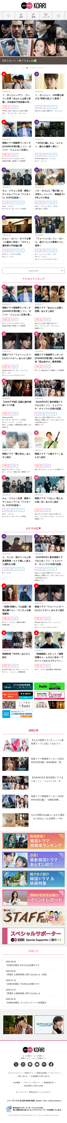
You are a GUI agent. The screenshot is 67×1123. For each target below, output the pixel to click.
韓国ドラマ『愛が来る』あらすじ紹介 (16, 455)
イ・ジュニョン (41, 254)
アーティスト (51, 106)
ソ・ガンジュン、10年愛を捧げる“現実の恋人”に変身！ (49, 96)
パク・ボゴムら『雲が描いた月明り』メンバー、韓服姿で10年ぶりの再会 (50, 194)
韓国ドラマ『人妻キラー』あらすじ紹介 (49, 455)
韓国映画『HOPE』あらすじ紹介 (16, 655)
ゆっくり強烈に (8, 424)
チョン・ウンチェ (9, 622)
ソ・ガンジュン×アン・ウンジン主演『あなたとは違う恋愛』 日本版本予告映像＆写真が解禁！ (16, 98)
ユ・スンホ (7, 572)
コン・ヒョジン (49, 469)
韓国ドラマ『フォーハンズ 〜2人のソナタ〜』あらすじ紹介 (17, 356)
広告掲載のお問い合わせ (40, 1076)
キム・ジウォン (8, 206)
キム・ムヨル (40, 669)
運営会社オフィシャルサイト (40, 1092)
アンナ (38, 370)
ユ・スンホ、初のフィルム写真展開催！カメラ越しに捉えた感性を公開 (16, 560)
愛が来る (17, 471)
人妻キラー (60, 469)
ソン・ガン (52, 254)
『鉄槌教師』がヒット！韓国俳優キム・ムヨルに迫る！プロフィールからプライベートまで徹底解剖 (49, 657)
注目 (5, 106)
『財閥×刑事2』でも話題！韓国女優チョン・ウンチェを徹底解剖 (16, 610)
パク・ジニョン (41, 160)
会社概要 (16, 1082)
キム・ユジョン (50, 158)
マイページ (54, 1072)
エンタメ (13, 106)
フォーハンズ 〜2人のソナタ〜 (14, 158)
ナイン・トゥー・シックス (12, 422)
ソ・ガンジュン (21, 113)
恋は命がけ (46, 370)
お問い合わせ (22, 1076)
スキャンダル (56, 417)
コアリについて (14, 1072)
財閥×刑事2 (7, 160)
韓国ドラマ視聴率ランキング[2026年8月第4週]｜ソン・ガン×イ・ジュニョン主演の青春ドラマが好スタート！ (16, 146)
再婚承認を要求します (23, 424)
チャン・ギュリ (41, 256)
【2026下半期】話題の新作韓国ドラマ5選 (16, 403)
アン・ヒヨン (16, 469)
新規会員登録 (42, 1072)
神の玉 (5, 427)
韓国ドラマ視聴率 (19, 160)
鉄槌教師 (50, 669)
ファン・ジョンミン (10, 671)
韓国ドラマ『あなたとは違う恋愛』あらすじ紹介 (49, 309)
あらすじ (54, 323)
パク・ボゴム (53, 206)
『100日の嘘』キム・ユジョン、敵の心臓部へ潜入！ (49, 144)
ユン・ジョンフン (57, 516)
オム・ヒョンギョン (43, 516)
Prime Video (7, 110)
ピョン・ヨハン (8, 256)
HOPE (5, 669)
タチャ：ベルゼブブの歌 (11, 254)
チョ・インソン (22, 669)
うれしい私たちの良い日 (52, 513)
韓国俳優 (58, 669)
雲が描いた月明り (42, 208)
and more (33, 270)
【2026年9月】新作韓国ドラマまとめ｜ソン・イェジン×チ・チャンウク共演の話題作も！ (49, 405)
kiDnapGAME (8, 417)
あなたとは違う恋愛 (21, 110)
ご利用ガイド (28, 1072)
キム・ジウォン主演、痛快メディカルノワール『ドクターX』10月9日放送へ (16, 194)
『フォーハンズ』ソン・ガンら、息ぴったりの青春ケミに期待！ (49, 241)
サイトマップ (21, 1092)
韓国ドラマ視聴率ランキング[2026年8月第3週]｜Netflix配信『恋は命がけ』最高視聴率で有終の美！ (49, 358)
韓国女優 (6, 624)
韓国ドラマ (39, 328)
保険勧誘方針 (49, 1082)
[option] (18, 1024)
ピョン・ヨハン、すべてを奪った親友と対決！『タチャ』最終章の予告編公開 (16, 241)
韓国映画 (22, 671)
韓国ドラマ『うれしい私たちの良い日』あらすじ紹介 (49, 499)
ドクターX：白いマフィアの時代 (14, 208)
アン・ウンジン (8, 113)
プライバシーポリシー (31, 1082)
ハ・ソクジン (8, 471)
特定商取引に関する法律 (33, 1085)
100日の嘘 (39, 158)
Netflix (5, 370)
